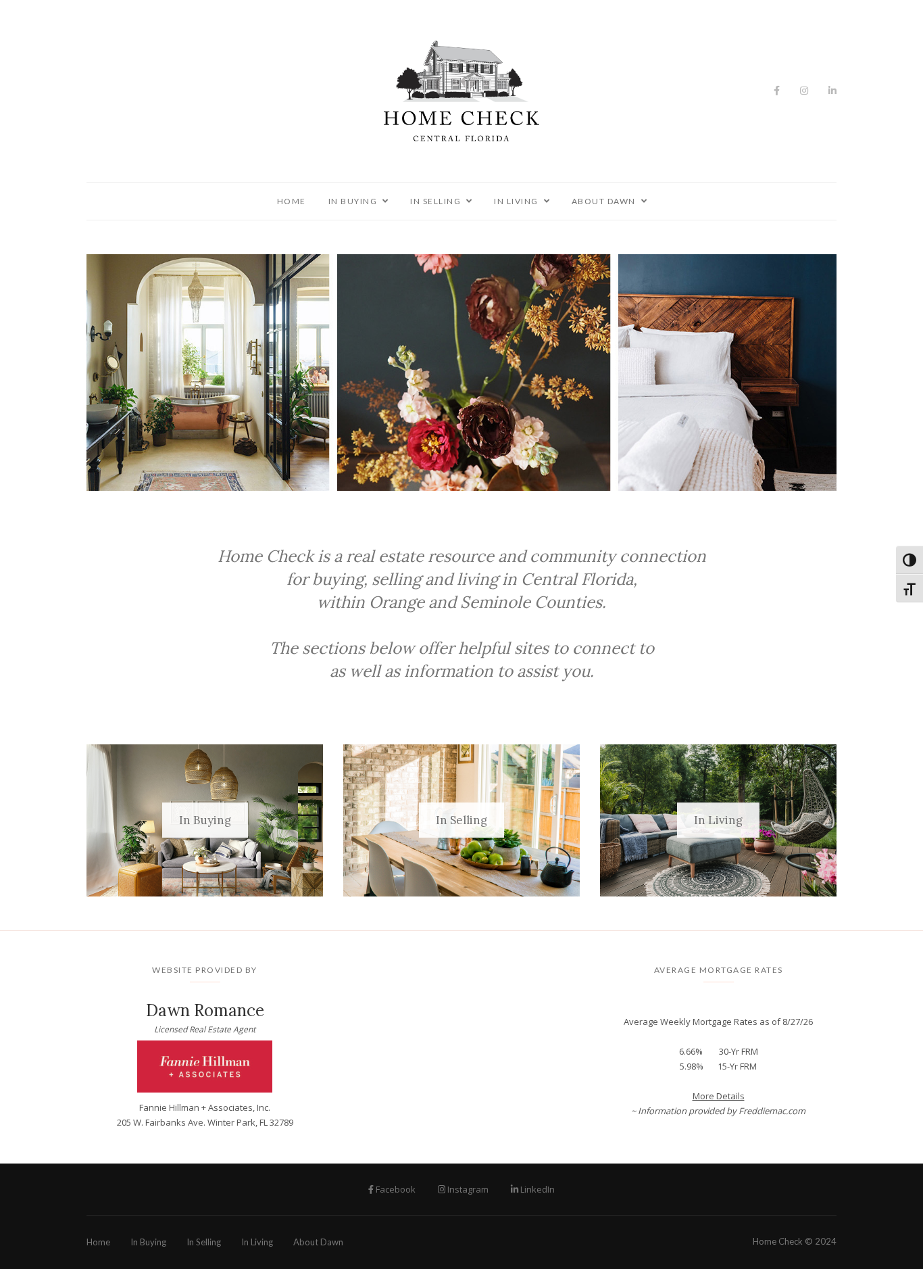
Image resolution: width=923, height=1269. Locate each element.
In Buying (353, 201)
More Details (719, 1096)
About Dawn (604, 201)
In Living (516, 201)
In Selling (435, 201)
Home (291, 201)
